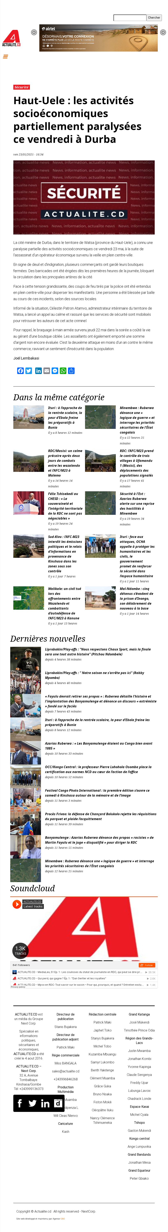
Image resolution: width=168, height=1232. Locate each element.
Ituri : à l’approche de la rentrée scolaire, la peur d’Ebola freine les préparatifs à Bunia (65, 418)
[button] (34, 32)
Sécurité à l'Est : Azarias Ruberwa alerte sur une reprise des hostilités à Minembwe (137, 503)
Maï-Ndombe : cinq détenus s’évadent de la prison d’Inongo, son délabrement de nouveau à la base (136, 598)
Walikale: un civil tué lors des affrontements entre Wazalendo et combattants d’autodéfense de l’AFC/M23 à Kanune (64, 603)
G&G (62, 1218)
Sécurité (21, 87)
